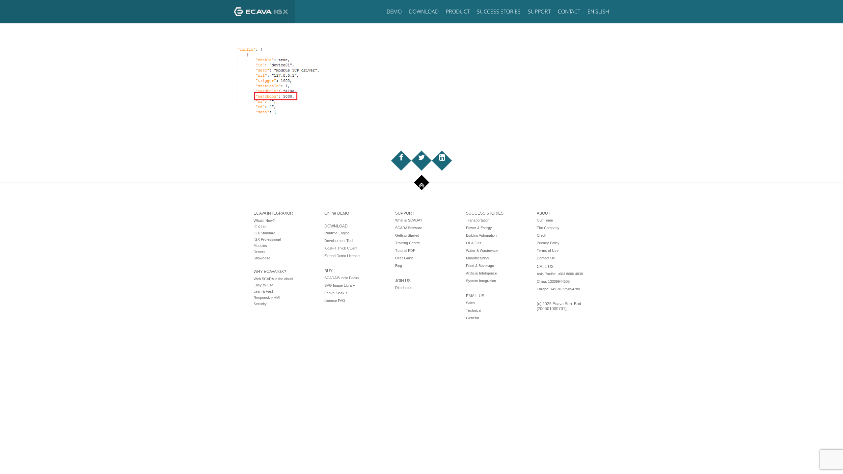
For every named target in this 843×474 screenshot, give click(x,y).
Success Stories (499, 11)
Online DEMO (336, 213)
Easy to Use (263, 285)
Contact (569, 11)
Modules (260, 246)
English (598, 11)
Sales (470, 303)
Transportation (477, 220)
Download (424, 11)
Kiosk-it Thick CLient (340, 248)
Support (539, 11)
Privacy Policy (548, 243)
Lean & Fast (263, 291)
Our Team (545, 220)
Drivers (259, 252)
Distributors (404, 288)
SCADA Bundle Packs (341, 278)
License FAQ (334, 301)
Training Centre (407, 243)
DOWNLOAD (336, 226)
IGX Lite (260, 227)
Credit (541, 235)
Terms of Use (547, 250)
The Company (548, 228)
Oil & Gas (473, 243)
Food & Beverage (480, 266)
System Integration (481, 281)
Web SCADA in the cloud (273, 279)
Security (260, 304)
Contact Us (546, 258)
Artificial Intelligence (481, 273)
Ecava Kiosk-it (335, 293)
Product (458, 11)
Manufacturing (477, 258)
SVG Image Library (339, 285)
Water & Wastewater (482, 250)
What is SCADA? (408, 220)
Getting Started (407, 235)
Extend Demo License (342, 256)
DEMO (394, 11)
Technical (473, 310)
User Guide (404, 258)
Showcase (262, 258)
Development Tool (338, 241)
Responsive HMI (267, 298)
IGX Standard (264, 233)
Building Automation (481, 235)
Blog (398, 266)
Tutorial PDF (405, 250)
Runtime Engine (336, 233)
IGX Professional (267, 239)
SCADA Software (408, 228)
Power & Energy (479, 228)
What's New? (264, 221)
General (472, 318)
